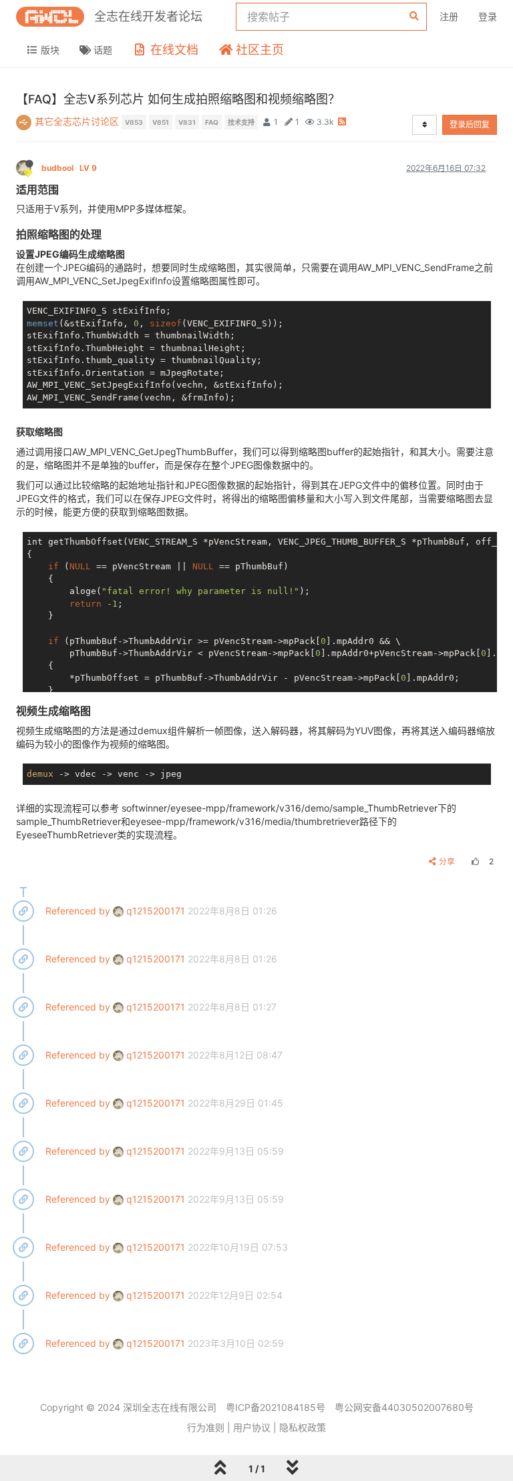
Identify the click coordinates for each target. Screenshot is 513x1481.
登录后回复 (470, 124)
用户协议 (252, 1427)
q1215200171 (154, 910)
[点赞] (474, 861)
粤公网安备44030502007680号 (404, 1407)
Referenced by (77, 910)
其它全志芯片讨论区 (77, 121)
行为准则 (205, 1427)
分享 (447, 861)
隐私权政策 (302, 1427)
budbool (69, 168)
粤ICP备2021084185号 (275, 1407)
